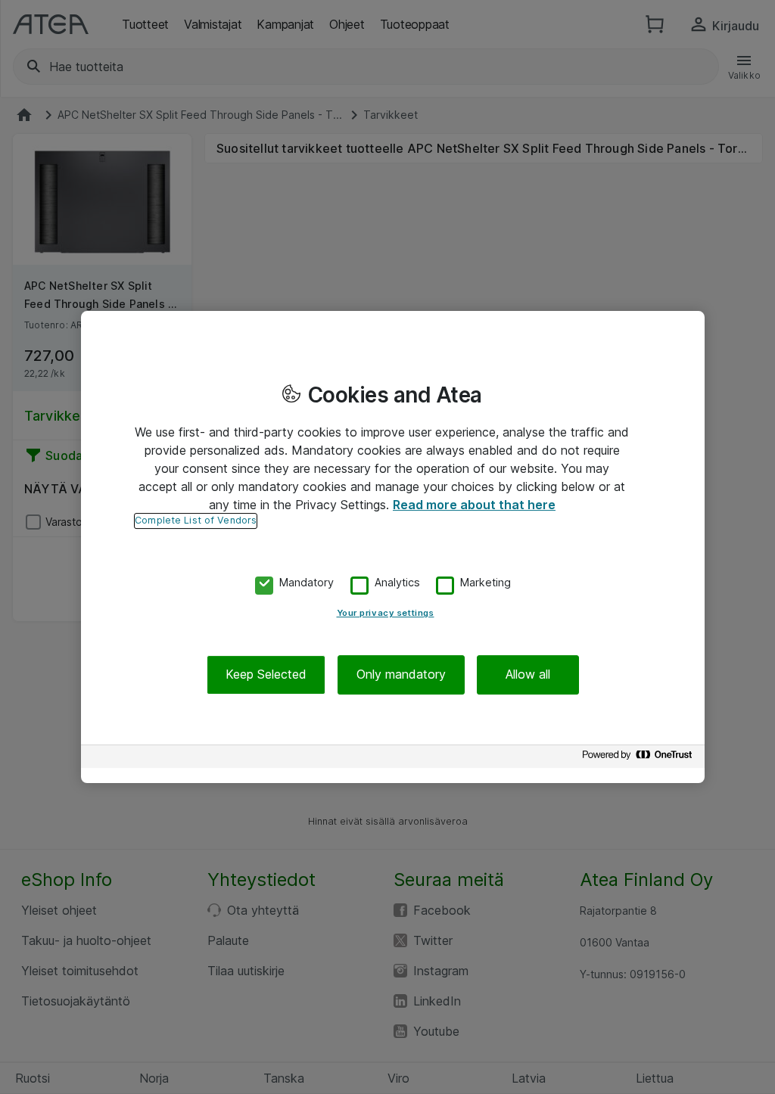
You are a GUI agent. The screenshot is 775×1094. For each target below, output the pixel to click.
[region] (393, 547)
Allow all (528, 674)
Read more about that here (474, 504)
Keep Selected (266, 674)
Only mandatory (401, 674)
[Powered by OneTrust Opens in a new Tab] (639, 758)
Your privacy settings (385, 613)
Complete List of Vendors (196, 520)
